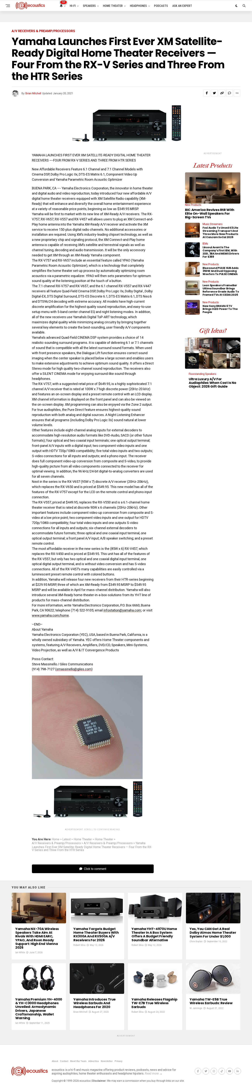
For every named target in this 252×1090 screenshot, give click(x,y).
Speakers (89, 6)
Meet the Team (78, 1061)
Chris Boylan (196, 941)
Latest (66, 839)
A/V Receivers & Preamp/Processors (56, 843)
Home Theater (113, 6)
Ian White (20, 952)
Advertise (93, 1061)
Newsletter (107, 1061)
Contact (64, 1061)
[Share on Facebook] (206, 93)
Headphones (138, 6)
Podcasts (161, 6)
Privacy (118, 1061)
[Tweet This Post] (214, 93)
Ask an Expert (182, 6)
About (55, 1061)
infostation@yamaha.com (122, 610)
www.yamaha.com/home (50, 615)
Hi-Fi (73, 6)
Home (55, 839)
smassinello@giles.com (74, 669)
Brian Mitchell (33, 93)
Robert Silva (79, 945)
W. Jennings (196, 1008)
